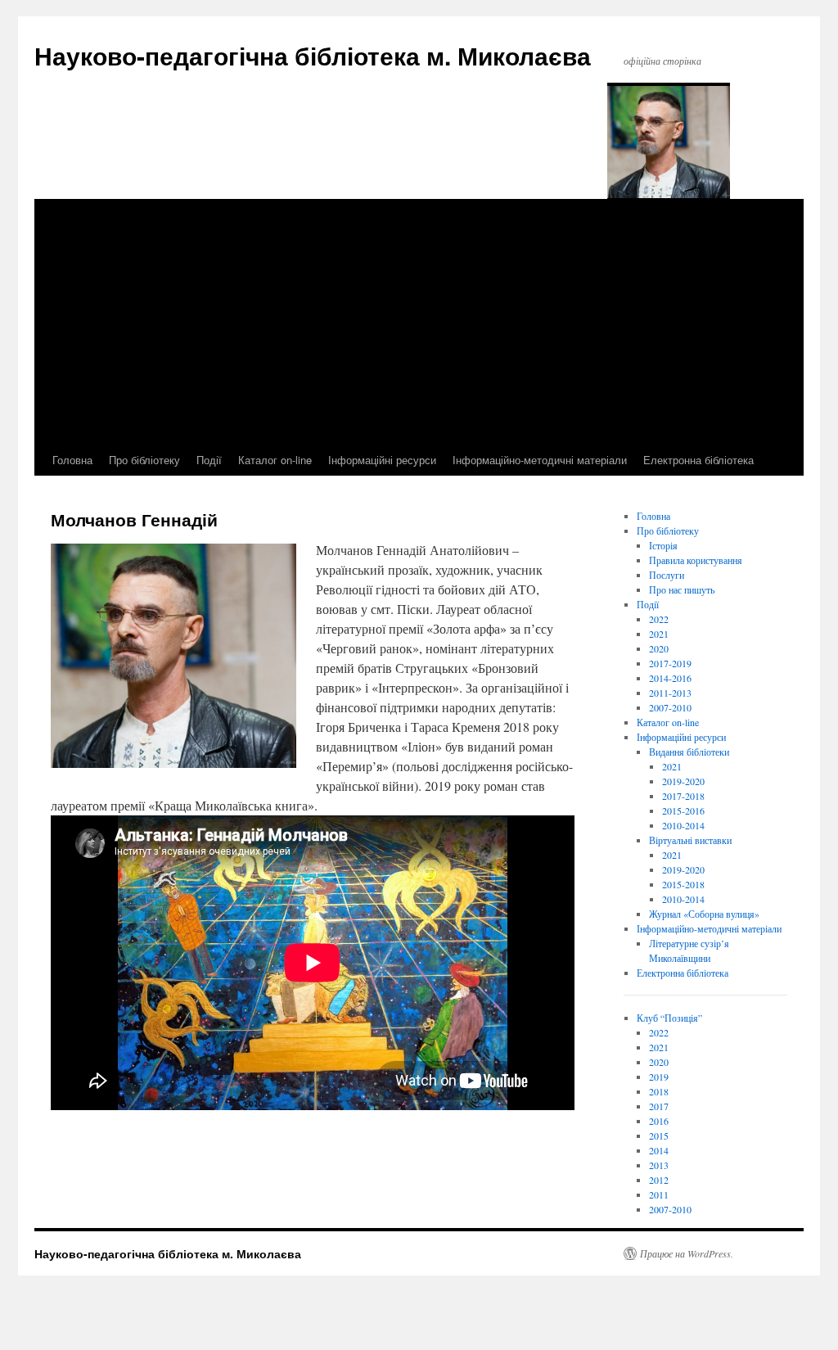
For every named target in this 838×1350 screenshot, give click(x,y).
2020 (659, 648)
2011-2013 (670, 692)
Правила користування (695, 560)
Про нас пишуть (681, 589)
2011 (659, 1194)
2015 (659, 1135)
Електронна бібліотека (698, 459)
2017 (659, 1106)
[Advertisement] (419, 321)
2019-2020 (683, 781)
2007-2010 (670, 707)
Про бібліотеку (144, 459)
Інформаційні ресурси (382, 459)
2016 (659, 1120)
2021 (659, 633)
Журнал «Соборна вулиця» (704, 913)
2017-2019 (670, 663)
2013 (659, 1165)
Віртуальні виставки (690, 840)
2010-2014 (683, 825)
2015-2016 (683, 810)
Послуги (666, 574)
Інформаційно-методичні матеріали (540, 459)
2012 (659, 1179)
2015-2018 (683, 884)
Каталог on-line (275, 459)
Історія (663, 545)
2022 (659, 618)
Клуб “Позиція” (669, 1017)
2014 (659, 1150)
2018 (659, 1091)
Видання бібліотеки (689, 751)
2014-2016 (670, 677)
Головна (72, 459)
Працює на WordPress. (686, 1253)
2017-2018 (683, 795)
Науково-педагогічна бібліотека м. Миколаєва (312, 55)
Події (209, 459)
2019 (659, 1076)
